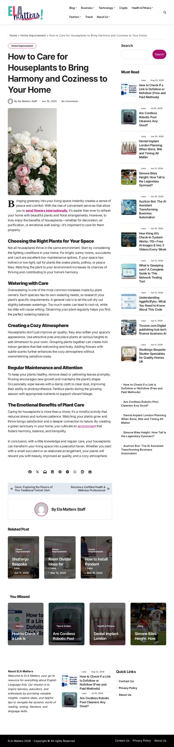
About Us (102, 17)
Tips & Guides (63, 626)
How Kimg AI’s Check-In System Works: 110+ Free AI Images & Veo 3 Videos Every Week (152, 241)
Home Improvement (33, 35)
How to (19, 626)
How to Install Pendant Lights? (96, 564)
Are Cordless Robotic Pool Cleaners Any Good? (148, 119)
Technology (106, 8)
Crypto (123, 8)
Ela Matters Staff (71, 509)
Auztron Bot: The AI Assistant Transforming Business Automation (152, 209)
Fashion (74, 17)
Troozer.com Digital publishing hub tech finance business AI (152, 329)
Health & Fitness (141, 8)
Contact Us (126, 681)
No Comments (69, 101)
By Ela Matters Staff (25, 101)
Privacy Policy (128, 688)
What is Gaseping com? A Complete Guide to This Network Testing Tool (151, 273)
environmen (86, 426)
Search (127, 46)
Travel (89, 17)
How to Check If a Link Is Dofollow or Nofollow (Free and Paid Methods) (152, 91)
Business (86, 8)
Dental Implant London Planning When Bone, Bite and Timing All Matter (150, 149)
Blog (72, 8)
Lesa (17, 568)
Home (13, 35)
